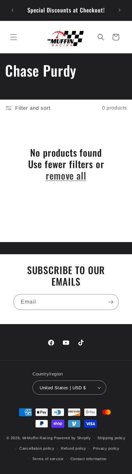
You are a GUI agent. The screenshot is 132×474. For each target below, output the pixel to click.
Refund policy (73, 448)
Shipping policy (111, 438)
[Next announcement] (119, 10)
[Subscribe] (110, 302)
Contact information (88, 459)
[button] (13, 37)
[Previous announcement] (12, 10)
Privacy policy (106, 448)
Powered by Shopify (72, 438)
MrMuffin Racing (37, 438)
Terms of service (48, 459)
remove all (66, 175)
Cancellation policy (36, 448)
